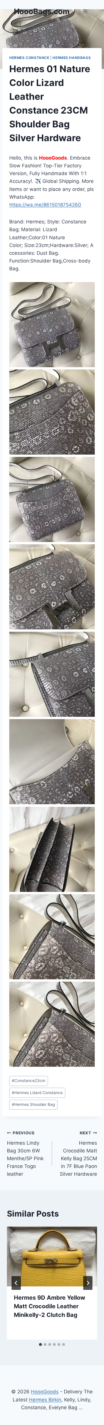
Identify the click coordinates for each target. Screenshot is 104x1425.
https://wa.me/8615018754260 (45, 205)
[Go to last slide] (16, 1283)
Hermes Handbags (72, 57)
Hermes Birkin (45, 1400)
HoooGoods (45, 1392)
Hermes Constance (29, 57)
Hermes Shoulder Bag (33, 1104)
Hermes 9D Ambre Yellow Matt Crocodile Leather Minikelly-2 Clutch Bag (49, 1306)
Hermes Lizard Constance (37, 1092)
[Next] (87, 1283)
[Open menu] (84, 11)
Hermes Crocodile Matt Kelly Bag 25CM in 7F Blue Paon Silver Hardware (78, 1154)
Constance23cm (28, 1080)
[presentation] (52, 1256)
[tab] (40, 1344)
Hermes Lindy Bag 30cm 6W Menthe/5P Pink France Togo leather (25, 1154)
